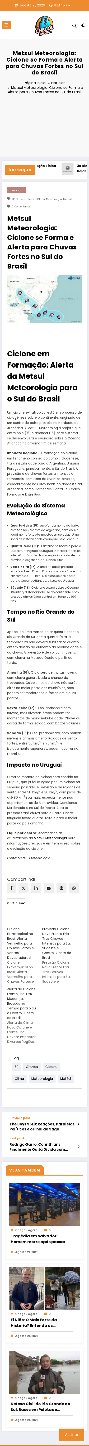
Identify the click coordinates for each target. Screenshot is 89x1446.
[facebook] (11, 888)
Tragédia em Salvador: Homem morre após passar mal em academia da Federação (38, 1239)
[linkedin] (36, 888)
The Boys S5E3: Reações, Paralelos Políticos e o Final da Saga (42, 1127)
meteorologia (54, 199)
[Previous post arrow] (78, 1124)
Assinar (72, 1434)
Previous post (19, 1118)
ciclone (31, 199)
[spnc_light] (83, 26)
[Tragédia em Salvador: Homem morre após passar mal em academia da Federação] (44, 1204)
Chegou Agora (26, 1230)
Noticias (16, 190)
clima (41, 199)
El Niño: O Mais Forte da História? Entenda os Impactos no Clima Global (37, 1323)
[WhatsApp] (74, 888)
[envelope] (49, 888)
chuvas (21, 199)
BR (13, 199)
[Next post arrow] (78, 1147)
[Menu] (6, 25)
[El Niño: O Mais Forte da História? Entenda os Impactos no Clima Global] (44, 1288)
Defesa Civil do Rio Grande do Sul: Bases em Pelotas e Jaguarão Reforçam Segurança (40, 1407)
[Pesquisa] (74, 26)
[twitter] (23, 888)
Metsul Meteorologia (50, 838)
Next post (16, 1138)
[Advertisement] (44, 126)
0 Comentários (21, 206)
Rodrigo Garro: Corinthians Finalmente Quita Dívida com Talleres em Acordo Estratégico (39, 1147)
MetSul (67, 199)
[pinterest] (61, 888)
